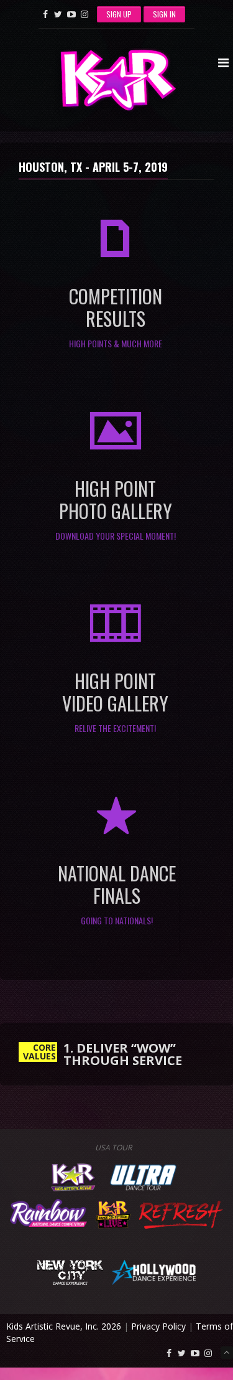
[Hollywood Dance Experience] (154, 1271)
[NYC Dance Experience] (70, 1271)
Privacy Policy (158, 1326)
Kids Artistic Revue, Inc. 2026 (63, 1326)
